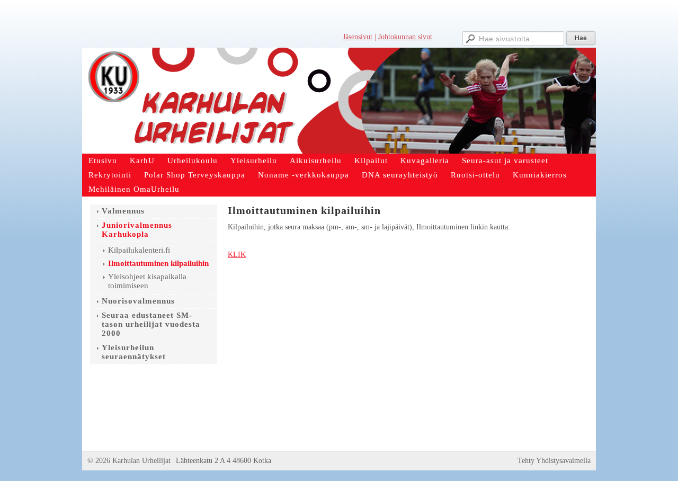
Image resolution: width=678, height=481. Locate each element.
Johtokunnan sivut (405, 37)
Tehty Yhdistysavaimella (554, 461)
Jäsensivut (357, 37)
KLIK (237, 255)
